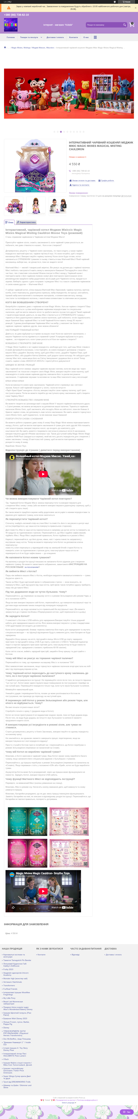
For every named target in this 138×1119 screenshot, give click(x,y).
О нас (86, 37)
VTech (6, 1059)
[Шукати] (124, 25)
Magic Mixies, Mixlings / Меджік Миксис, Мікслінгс (32, 48)
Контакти (73, 37)
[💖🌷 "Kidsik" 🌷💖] (11, 25)
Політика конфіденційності (87, 1100)
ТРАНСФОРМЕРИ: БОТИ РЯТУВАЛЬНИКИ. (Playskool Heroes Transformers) (15, 1033)
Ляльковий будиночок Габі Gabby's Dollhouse (14, 965)
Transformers (9, 985)
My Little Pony (9, 998)
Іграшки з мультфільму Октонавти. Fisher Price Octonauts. (13, 1070)
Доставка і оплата (55, 37)
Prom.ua (82, 1098)
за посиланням (31, 567)
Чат (128, 1112)
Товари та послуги (29, 37)
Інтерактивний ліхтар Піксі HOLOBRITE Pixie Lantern (14, 1055)
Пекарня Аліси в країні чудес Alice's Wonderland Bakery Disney (17, 1008)
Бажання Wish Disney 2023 (15, 1018)
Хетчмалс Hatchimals (12, 982)
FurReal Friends (10, 989)
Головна (11, 37)
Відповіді (75, 955)
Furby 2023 (8, 969)
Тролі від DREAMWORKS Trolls (16, 1082)
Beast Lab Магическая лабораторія (13, 1002)
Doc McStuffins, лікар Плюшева (17, 1039)
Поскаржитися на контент (66, 1100)
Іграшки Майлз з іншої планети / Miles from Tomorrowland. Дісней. (17, 1064)
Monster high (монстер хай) (15, 978)
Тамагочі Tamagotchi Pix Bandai (17, 960)
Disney (6, 1028)
